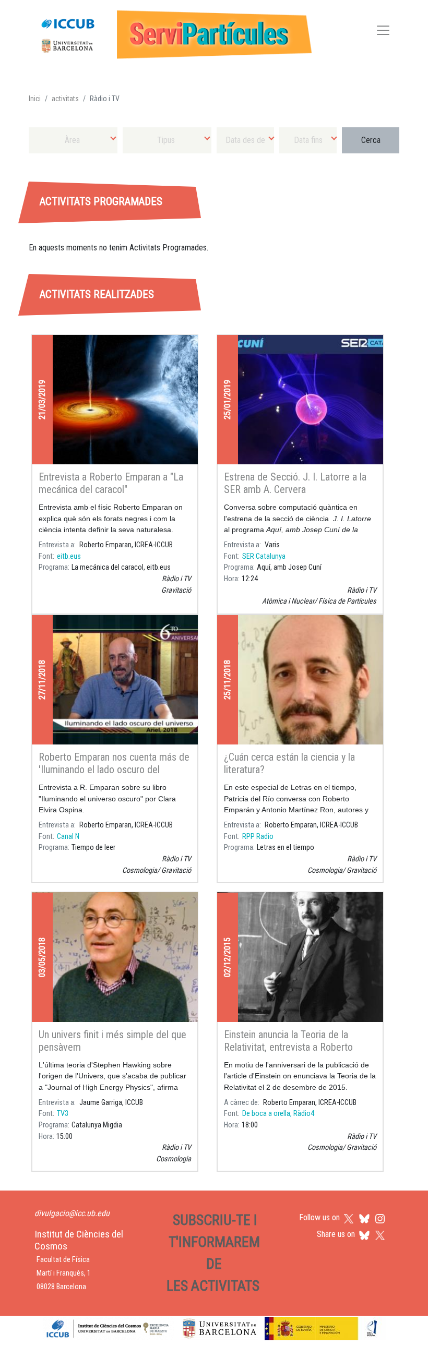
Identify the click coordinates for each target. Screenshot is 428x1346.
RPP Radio (258, 836)
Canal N (68, 836)
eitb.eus (69, 556)
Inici (35, 98)
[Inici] (172, 32)
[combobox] (73, 140)
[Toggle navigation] (383, 32)
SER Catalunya (264, 556)
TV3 (62, 1113)
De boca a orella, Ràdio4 (278, 1113)
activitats (65, 98)
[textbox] (73, 140)
